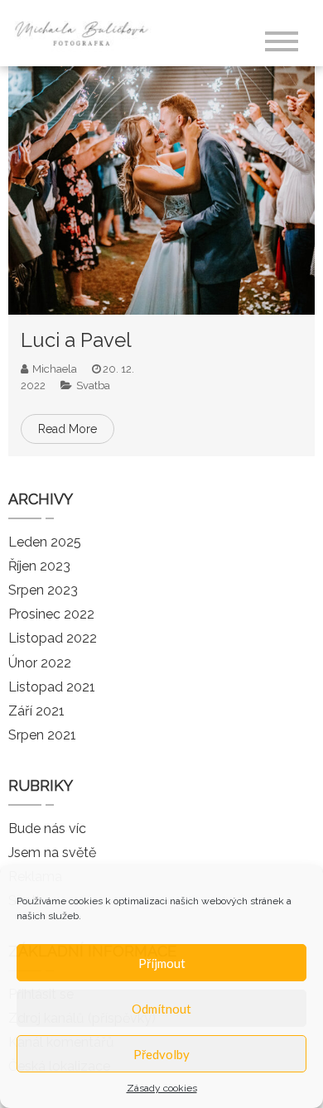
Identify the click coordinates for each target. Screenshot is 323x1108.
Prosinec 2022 (51, 614)
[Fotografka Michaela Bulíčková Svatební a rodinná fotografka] (86, 32)
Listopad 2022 (52, 638)
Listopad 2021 (51, 687)
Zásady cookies (162, 1088)
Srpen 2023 (43, 590)
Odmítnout (161, 1008)
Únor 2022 (39, 663)
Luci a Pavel (76, 340)
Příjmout (162, 963)
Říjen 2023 (39, 566)
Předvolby (161, 1054)
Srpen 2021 (42, 735)
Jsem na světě (52, 852)
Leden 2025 (44, 542)
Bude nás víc (47, 828)
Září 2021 (36, 711)
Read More (67, 429)
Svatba (93, 385)
